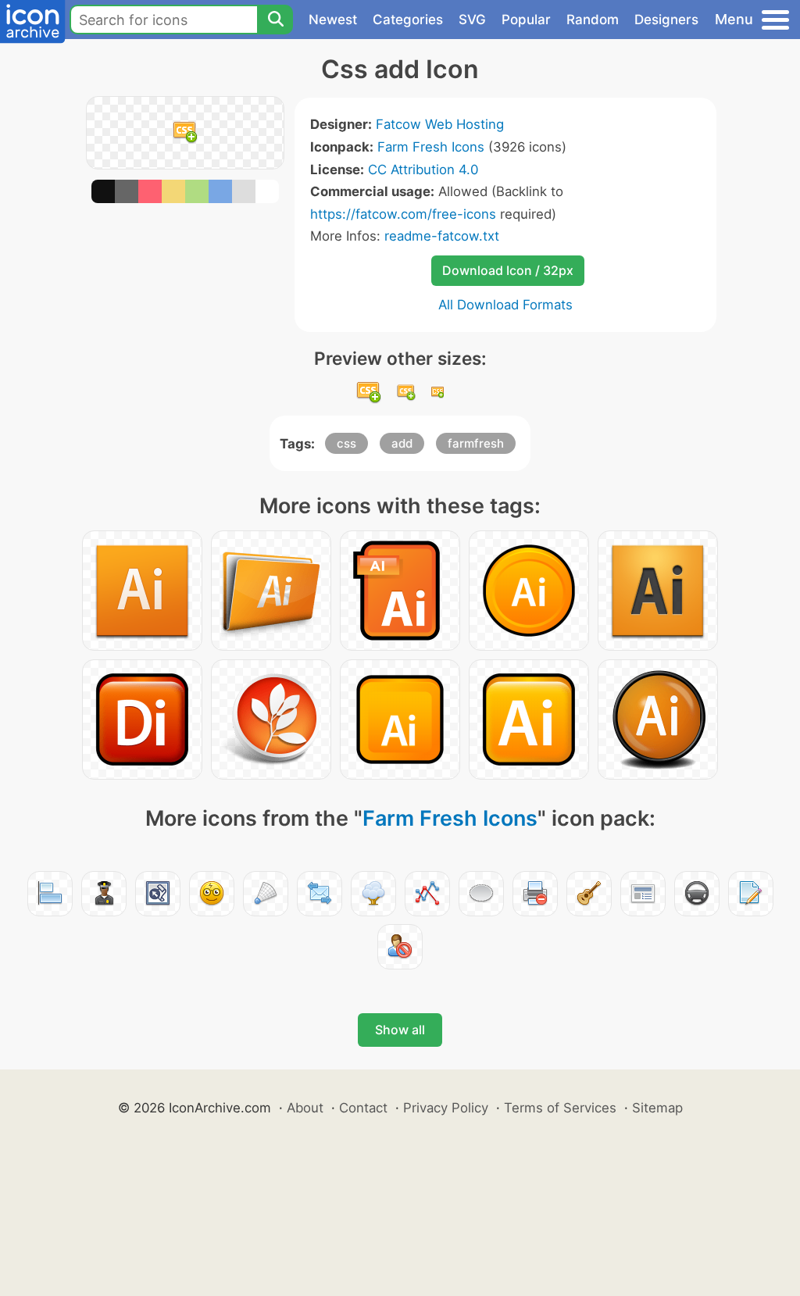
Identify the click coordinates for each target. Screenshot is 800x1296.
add (401, 443)
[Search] (275, 19)
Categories (408, 19)
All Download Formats (505, 304)
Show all (400, 1029)
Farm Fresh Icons (430, 147)
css (346, 443)
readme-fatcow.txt (441, 236)
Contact (363, 1108)
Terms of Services (560, 1108)
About (305, 1108)
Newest (333, 19)
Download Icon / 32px (507, 270)
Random (592, 19)
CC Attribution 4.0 (423, 169)
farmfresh (476, 443)
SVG (472, 19)
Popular (526, 19)
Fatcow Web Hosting (440, 124)
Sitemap (657, 1108)
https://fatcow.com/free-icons (403, 214)
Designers (666, 19)
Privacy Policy (445, 1108)
